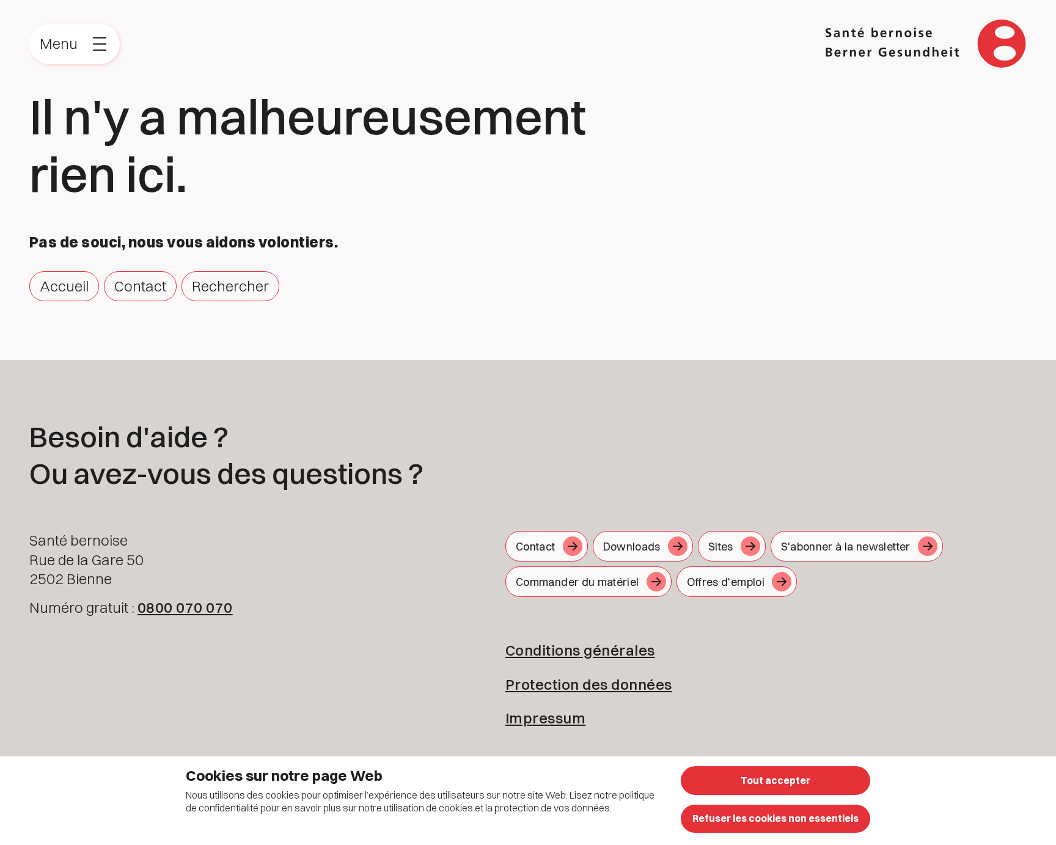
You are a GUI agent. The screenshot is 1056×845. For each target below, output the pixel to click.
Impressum (545, 718)
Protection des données (588, 684)
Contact (140, 286)
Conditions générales (580, 650)
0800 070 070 (185, 607)
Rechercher (230, 286)
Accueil (64, 286)
